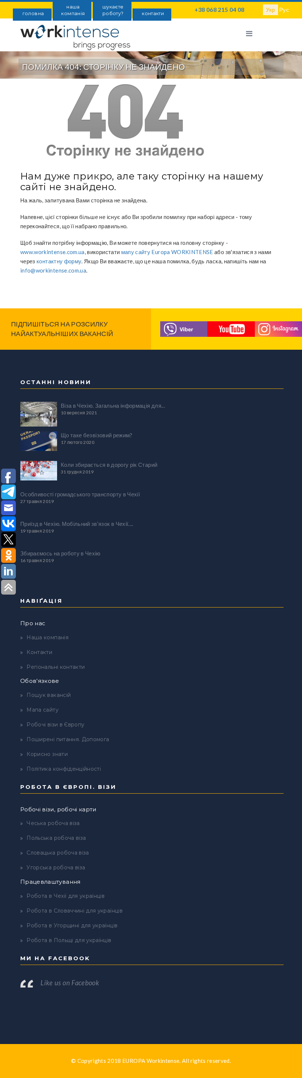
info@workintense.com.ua (53, 270)
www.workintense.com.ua (52, 252)
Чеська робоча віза (53, 823)
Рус (284, 9)
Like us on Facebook (70, 983)
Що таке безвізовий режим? (97, 435)
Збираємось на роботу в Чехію (60, 553)
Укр (270, 9)
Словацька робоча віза (58, 852)
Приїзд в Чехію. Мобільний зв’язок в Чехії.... (76, 523)
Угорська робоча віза (56, 867)
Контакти (39, 652)
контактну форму (58, 261)
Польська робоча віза (56, 838)
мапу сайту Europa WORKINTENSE (167, 252)
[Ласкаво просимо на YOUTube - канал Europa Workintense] (230, 328)
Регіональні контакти (56, 667)
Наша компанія (48, 637)
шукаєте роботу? (112, 10)
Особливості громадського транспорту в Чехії (80, 494)
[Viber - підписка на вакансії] (183, 328)
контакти (153, 13)
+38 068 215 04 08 (219, 9)
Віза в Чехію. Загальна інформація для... (113, 405)
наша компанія (73, 10)
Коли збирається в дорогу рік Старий (109, 464)
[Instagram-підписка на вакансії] (278, 328)
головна (33, 13)
